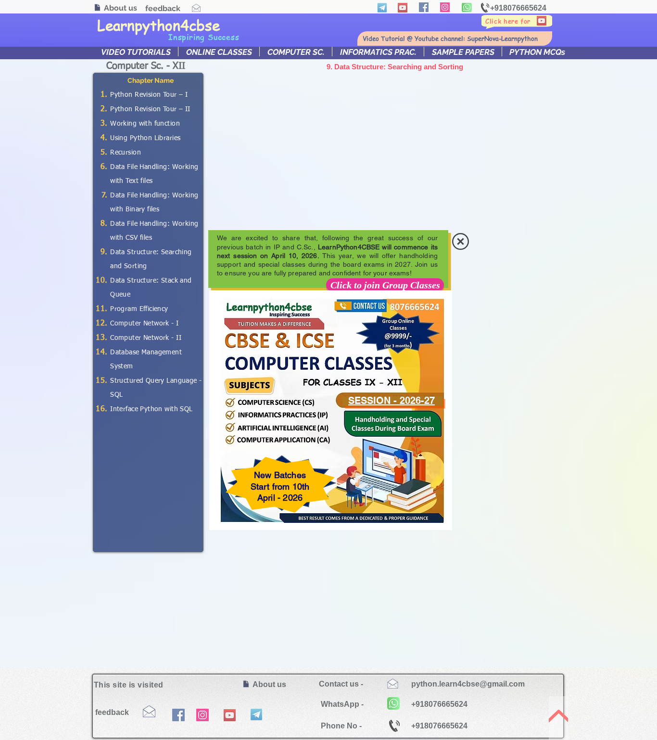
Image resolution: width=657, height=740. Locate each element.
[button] (460, 241)
